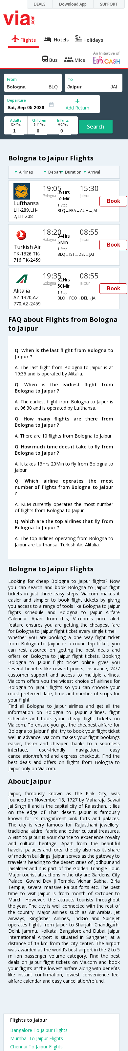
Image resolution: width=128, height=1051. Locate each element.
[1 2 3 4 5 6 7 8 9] (15, 131)
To (70, 79)
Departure (16, 100)
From (12, 79)
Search (95, 126)
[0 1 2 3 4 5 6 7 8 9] (39, 131)
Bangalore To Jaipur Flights (39, 1030)
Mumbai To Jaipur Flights (36, 1038)
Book (113, 201)
